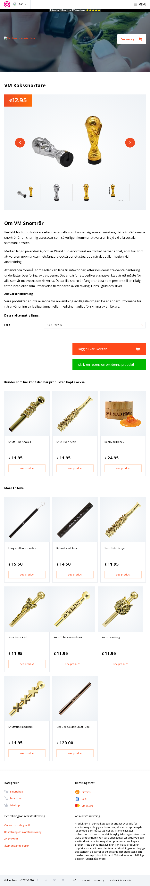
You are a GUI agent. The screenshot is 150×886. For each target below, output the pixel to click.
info (75, 880)
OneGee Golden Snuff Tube (73, 727)
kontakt (86, 880)
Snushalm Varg (111, 637)
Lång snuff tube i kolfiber (23, 548)
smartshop (16, 791)
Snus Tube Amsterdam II (68, 637)
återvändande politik (16, 845)
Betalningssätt (85, 783)
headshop (16, 798)
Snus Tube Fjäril (17, 637)
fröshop (15, 805)
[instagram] (47, 880)
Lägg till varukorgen (92, 349)
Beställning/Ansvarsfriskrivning (22, 832)
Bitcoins (86, 792)
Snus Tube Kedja (66, 442)
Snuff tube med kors (20, 727)
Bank (84, 799)
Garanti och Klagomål (17, 825)
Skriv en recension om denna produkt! (106, 364)
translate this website (119, 880)
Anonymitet (11, 839)
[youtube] (64, 880)
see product (27, 468)
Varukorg (127, 39)
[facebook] (38, 880)
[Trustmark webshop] (7, 4)
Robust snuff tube (67, 548)
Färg (7, 324)
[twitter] (55, 880)
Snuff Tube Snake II (19, 442)
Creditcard (88, 805)
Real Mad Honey (114, 442)
